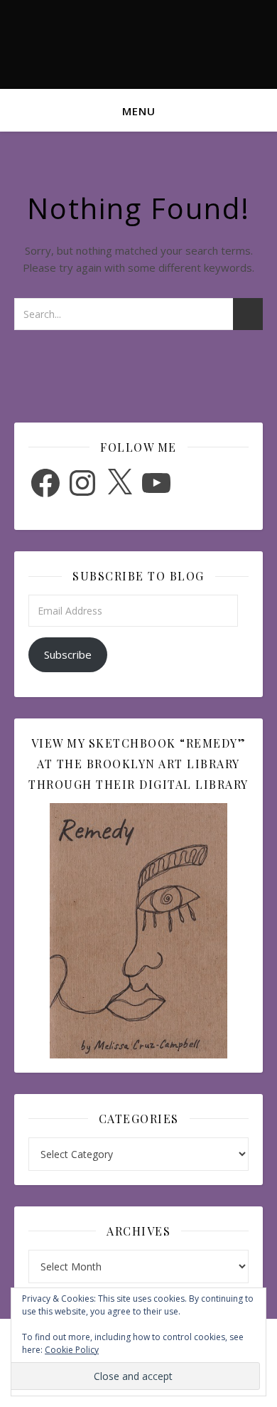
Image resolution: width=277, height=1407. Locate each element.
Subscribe (68, 654)
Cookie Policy (72, 1350)
